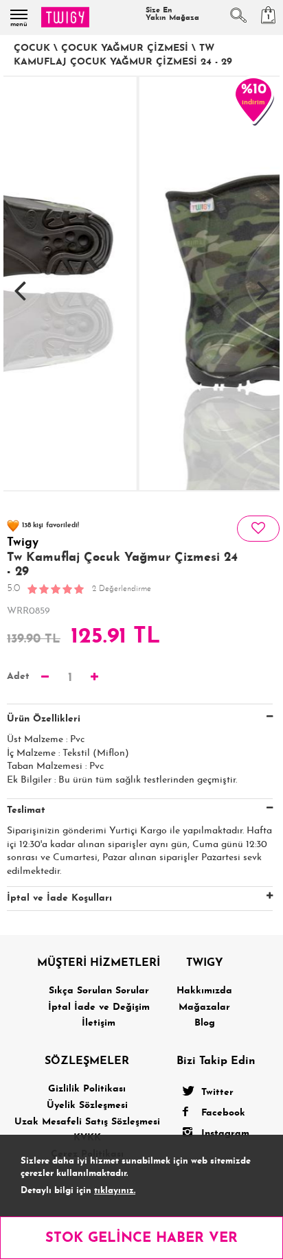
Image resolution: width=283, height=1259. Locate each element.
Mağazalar (204, 1007)
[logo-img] (65, 17)
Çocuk (32, 48)
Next (263, 283)
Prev (20, 283)
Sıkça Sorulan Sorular (99, 991)
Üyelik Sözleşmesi (87, 1105)
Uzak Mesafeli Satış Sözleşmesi (87, 1122)
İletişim (98, 1023)
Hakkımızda (204, 991)
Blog (204, 1023)
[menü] (18, 14)
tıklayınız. (114, 1190)
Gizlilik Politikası (87, 1089)
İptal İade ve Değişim (99, 1007)
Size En (172, 14)
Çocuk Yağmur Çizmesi (124, 48)
